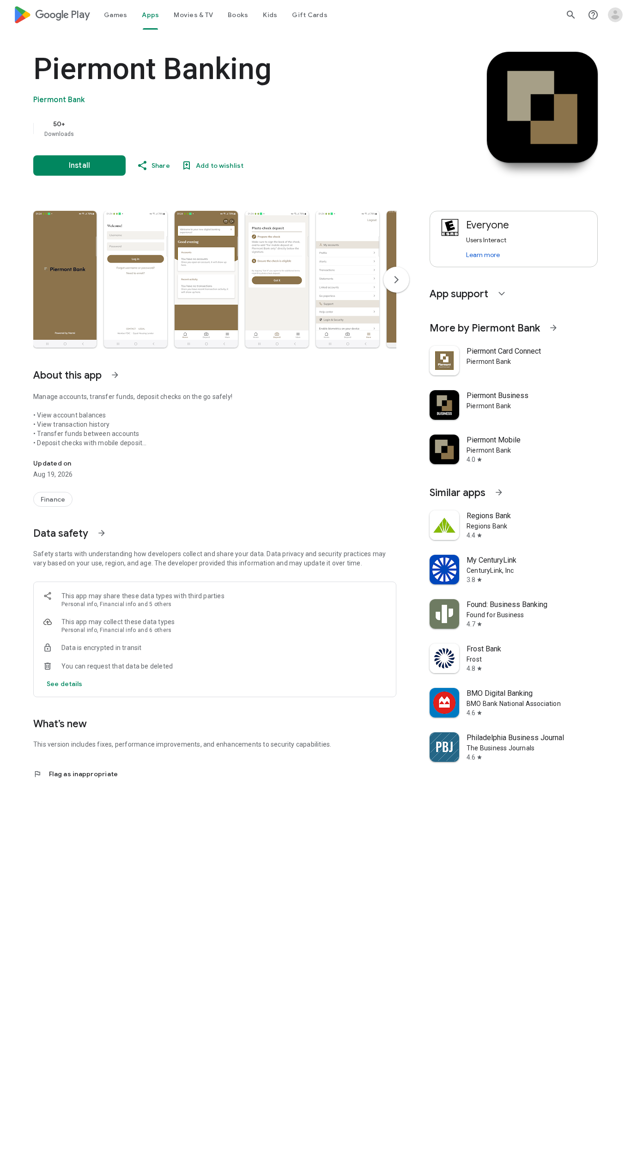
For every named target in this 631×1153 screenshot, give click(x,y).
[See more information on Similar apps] (499, 492)
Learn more (483, 255)
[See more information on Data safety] (102, 533)
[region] (218, 128)
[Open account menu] (615, 15)
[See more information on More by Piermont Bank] (553, 328)
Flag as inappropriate (75, 774)
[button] (65, 279)
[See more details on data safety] (64, 684)
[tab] (115, 15)
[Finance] (53, 499)
